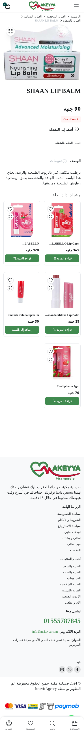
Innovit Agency (46, 689)
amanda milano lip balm (23, 315)
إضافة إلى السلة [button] (22, 329)
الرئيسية (75, 16)
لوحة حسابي (72, 532)
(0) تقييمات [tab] (58, 161)
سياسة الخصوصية (69, 514)
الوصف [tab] (75, 161)
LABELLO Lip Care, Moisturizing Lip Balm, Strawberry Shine (64, 244)
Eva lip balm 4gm (68, 386)
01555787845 (62, 620)
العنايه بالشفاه (72, 20)
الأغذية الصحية (71, 596)
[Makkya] (42, 6)
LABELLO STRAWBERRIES (27, 244)
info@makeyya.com (45, 631)
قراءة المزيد (64, 258)
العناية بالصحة (72, 572)
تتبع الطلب (74, 544)
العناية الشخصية (56, 16)
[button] (7, 6)
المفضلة (75, 550)
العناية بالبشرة (71, 590)
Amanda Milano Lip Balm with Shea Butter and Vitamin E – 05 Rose (62, 315)
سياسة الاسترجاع (69, 526)
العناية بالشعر (72, 566)
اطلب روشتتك (71, 538)
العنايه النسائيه (33, 16)
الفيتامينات (74, 578)
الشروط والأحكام (69, 520)
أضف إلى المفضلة (61, 129)
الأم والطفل (73, 602)
